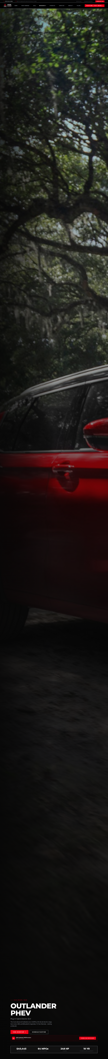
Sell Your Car (78, 1)
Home (12, 8)
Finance (52, 5)
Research (42, 5)
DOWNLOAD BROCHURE (87, 1038)
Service (61, 5)
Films (79, 5)
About (70, 5)
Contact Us (100, 1)
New (16, 5)
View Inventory (18, 1032)
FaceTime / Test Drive (94, 5)
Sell (34, 5)
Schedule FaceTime (88, 1)
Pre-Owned (25, 5)
